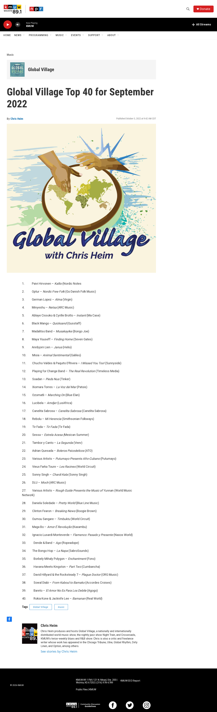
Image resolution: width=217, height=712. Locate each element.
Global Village (41, 69)
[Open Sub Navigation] (24, 35)
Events (76, 35)
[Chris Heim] (29, 633)
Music (60, 35)
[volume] (18, 24)
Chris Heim (17, 118)
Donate (205, 9)
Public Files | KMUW (86, 689)
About (111, 35)
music (61, 607)
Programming (38, 35)
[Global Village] (17, 69)
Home (7, 35)
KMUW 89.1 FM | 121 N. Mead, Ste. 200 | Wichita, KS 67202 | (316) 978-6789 (96, 681)
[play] (7, 25)
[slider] (23, 24)
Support (94, 35)
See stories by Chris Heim (59, 651)
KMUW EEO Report (130, 680)
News (18, 35)
